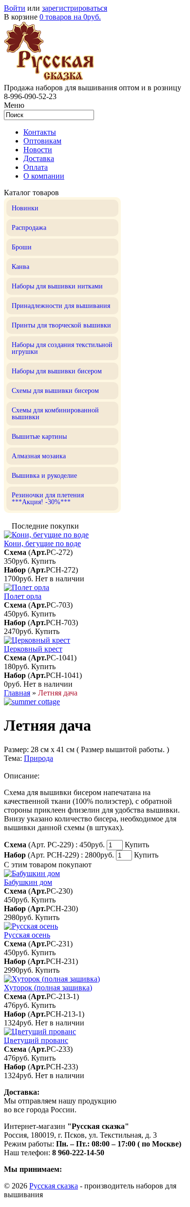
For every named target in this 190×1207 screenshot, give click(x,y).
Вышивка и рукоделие (44, 475)
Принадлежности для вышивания (61, 305)
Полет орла (22, 596)
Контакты (39, 132)
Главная (17, 693)
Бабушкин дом (28, 882)
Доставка (38, 158)
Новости (37, 149)
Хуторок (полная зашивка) (48, 987)
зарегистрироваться (74, 8)
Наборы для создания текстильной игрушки (62, 348)
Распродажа (29, 227)
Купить (43, 561)
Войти (14, 8)
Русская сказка (53, 1186)
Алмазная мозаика (39, 456)
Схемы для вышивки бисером (55, 390)
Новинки (25, 208)
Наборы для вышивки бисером (57, 371)
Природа (38, 758)
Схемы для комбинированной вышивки (55, 414)
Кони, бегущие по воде (42, 543)
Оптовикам (42, 141)
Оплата (35, 167)
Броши (22, 247)
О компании (43, 176)
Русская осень (27, 935)
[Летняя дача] (32, 701)
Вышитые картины (39, 436)
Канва (20, 266)
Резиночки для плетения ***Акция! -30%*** (48, 498)
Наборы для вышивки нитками (57, 286)
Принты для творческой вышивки (61, 325)
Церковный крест (33, 649)
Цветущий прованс (36, 1040)
